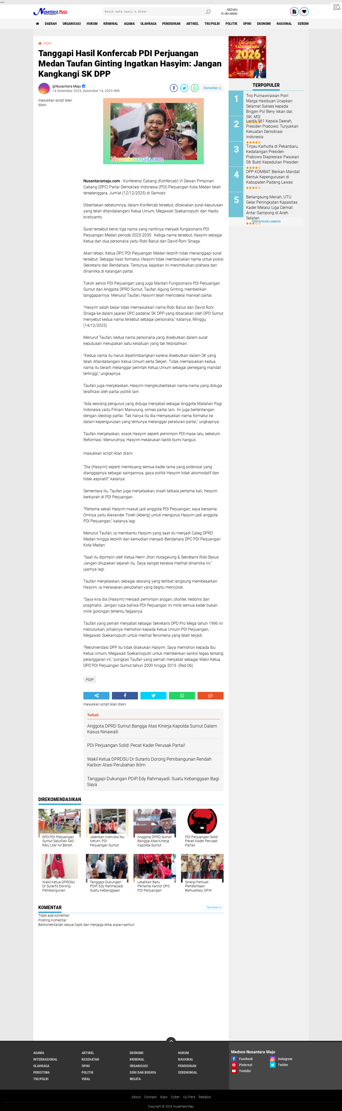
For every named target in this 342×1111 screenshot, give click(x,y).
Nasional (284, 24)
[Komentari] (211, 695)
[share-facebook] (174, 88)
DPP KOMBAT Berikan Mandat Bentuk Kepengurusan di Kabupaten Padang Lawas (273, 177)
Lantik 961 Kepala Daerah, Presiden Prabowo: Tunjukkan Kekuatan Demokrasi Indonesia (272, 129)
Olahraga (148, 24)
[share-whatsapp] (195, 88)
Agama (129, 24)
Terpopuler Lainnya (266, 221)
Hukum (92, 24)
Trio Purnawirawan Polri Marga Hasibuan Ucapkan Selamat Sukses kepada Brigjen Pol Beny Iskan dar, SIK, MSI (269, 106)
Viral (86, 1079)
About (136, 1097)
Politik (231, 24)
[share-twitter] (184, 88)
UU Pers (189, 1097)
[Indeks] (294, 12)
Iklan (163, 1097)
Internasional (45, 1059)
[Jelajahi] (336, 7)
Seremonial (307, 24)
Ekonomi (264, 24)
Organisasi (72, 24)
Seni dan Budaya (143, 1072)
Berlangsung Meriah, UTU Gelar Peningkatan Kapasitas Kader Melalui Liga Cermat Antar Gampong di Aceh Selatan (271, 207)
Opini (247, 24)
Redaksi (205, 1097)
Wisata (135, 1079)
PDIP (48, 43)
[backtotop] (171, 1042)
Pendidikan (171, 24)
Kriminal (110, 24)
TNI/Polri (212, 24)
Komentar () (212, 88)
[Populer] (304, 12)
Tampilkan (213, 907)
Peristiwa (41, 1072)
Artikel (192, 24)
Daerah (51, 24)
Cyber (175, 1097)
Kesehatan (90, 1059)
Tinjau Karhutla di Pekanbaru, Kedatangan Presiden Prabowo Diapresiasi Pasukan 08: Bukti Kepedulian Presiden (272, 154)
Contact (150, 1097)
